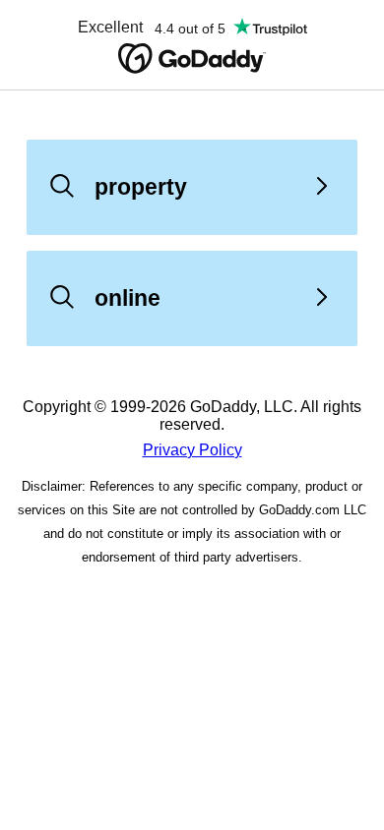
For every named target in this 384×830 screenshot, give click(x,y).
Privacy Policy (192, 450)
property (141, 187)
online (127, 298)
